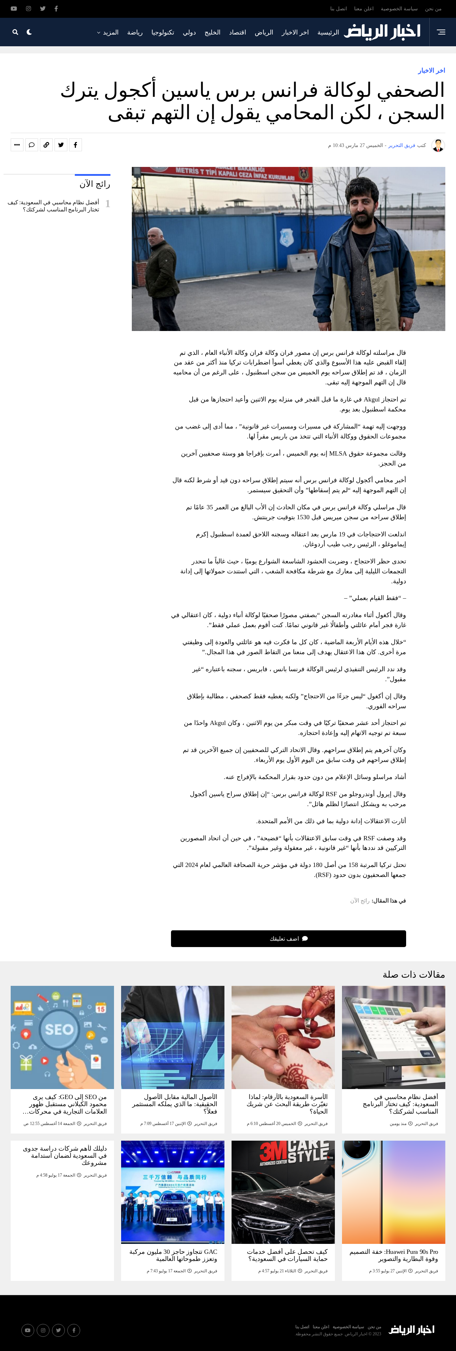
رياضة (135, 32)
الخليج (212, 32)
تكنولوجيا (162, 32)
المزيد (111, 32)
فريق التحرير (401, 145)
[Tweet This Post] (61, 144)
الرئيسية (328, 32)
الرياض (264, 32)
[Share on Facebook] (75, 144)
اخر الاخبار (295, 32)
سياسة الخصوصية (399, 8)
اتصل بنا (338, 8)
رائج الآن (360, 901)
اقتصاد (237, 32)
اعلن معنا (364, 8)
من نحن (433, 8)
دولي (189, 32)
